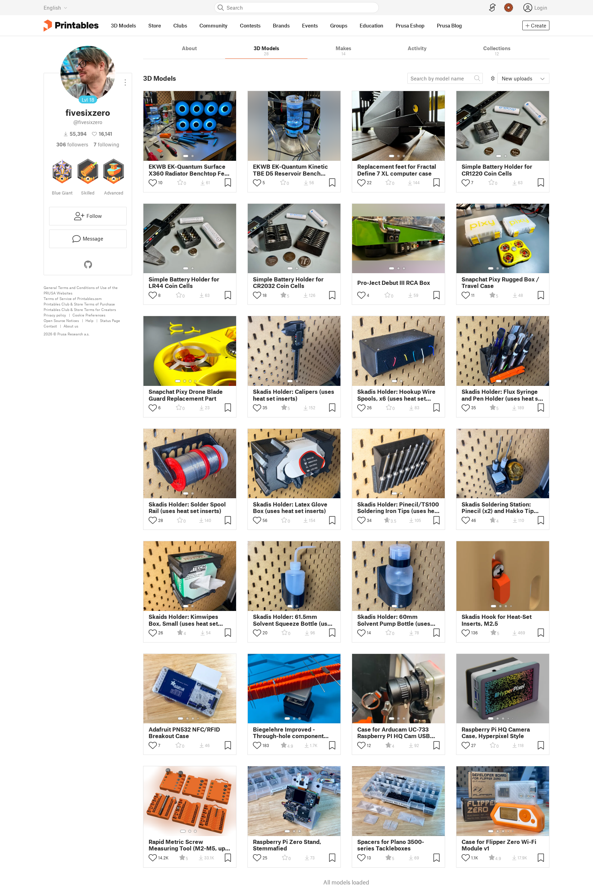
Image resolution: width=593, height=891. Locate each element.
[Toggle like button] (153, 183)
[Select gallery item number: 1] (185, 156)
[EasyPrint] (492, 8)
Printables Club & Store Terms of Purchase (79, 304)
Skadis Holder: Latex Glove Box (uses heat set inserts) (290, 507)
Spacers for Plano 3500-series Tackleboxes (390, 844)
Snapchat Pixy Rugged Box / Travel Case (500, 282)
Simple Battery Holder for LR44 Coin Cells (184, 282)
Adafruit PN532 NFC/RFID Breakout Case (184, 732)
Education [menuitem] (371, 25)
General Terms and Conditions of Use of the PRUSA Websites (81, 290)
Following (106, 144)
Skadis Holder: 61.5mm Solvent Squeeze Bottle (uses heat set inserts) (293, 619)
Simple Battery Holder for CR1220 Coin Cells (497, 169)
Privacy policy (55, 315)
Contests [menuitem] (250, 25)
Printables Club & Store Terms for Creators (80, 309)
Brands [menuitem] (281, 25)
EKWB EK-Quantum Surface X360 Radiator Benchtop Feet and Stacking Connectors (189, 169)
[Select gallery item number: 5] (513, 268)
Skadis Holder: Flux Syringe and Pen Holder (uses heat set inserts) (503, 394)
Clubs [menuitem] (180, 25)
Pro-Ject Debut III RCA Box (393, 282)
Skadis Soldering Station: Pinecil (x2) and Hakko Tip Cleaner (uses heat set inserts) (498, 507)
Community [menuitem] (213, 25)
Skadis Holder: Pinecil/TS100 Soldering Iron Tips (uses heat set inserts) (398, 507)
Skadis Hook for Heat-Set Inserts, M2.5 (497, 619)
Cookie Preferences (88, 315)
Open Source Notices (61, 320)
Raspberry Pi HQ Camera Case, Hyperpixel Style (496, 732)
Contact (50, 326)
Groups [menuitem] (338, 25)
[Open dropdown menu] (125, 80)
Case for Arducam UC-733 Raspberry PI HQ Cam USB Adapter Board (393, 732)
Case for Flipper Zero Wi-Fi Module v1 (499, 844)
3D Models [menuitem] (123, 25)
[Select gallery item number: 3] (404, 156)
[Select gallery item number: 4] (508, 268)
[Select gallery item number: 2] (192, 156)
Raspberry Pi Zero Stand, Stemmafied (287, 844)
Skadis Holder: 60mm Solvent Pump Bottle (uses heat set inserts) (393, 619)
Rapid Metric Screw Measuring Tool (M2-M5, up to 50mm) (187, 844)
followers (72, 144)
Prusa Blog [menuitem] (449, 25)
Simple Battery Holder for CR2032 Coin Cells (288, 282)
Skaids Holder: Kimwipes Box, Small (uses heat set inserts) (183, 619)
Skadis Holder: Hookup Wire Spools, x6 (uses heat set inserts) (396, 394)
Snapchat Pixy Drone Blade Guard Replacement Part (186, 394)
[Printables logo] (71, 26)
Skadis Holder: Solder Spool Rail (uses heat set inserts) (187, 507)
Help (89, 320)
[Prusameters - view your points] (508, 7)
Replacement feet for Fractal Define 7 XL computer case (396, 169)
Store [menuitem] (154, 25)
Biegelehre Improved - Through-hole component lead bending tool (288, 732)
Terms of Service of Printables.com (73, 298)
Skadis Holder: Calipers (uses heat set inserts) (293, 394)
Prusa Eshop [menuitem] (410, 25)
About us (70, 326)
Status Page (110, 320)
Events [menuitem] (310, 25)
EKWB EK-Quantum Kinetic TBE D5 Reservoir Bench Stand (290, 169)
